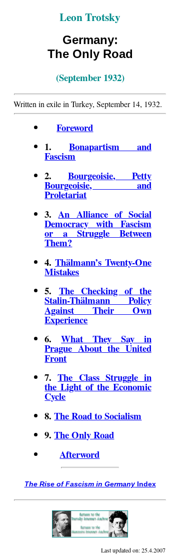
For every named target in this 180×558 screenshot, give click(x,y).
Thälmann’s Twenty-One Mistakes (97, 266)
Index (90, 484)
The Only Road (84, 434)
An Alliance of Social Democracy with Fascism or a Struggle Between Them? (97, 228)
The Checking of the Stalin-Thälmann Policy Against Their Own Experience (97, 305)
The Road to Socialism (98, 415)
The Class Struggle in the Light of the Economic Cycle (97, 386)
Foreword (74, 127)
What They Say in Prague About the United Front (97, 348)
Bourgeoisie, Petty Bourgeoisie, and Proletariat (97, 185)
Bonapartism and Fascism (97, 151)
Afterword (80, 454)
